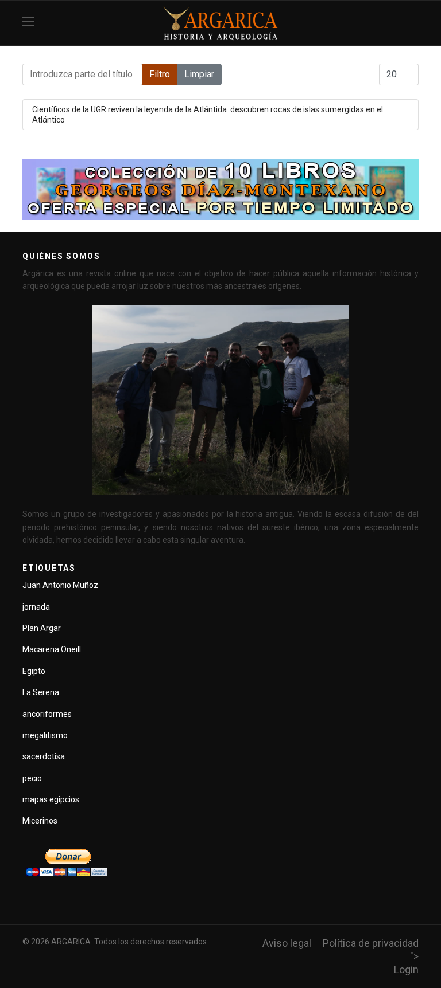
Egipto (33, 671)
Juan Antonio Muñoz (60, 585)
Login (406, 969)
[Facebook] (414, 23)
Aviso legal (286, 943)
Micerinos (39, 820)
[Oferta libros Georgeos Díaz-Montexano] (220, 189)
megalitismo (45, 735)
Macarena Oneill (51, 649)
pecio (32, 778)
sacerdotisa (43, 756)
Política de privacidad (371, 943)
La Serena (40, 692)
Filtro (159, 74)
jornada (36, 606)
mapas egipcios (50, 799)
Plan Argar (41, 628)
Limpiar (199, 74)
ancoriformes (47, 714)
